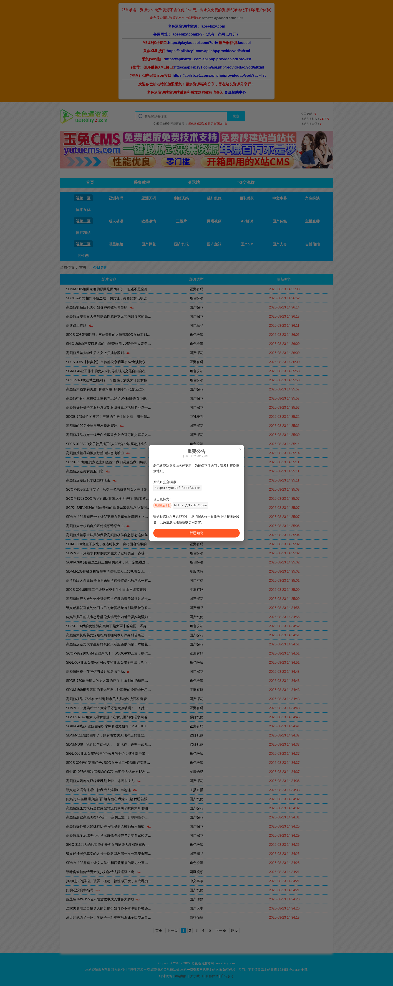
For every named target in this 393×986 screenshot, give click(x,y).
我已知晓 (196, 533)
